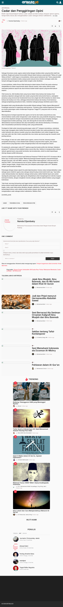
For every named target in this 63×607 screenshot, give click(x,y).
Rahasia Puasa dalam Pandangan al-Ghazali (42, 594)
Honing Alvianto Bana (27, 554)
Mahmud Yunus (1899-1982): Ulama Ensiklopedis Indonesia (31, 483)
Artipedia (5, 8)
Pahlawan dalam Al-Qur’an (45, 365)
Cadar (5, 203)
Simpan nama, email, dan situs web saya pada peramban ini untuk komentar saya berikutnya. (28, 253)
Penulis (32, 529)
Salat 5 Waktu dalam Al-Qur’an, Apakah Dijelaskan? (27, 456)
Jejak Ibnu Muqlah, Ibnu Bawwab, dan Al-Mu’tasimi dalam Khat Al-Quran (45, 281)
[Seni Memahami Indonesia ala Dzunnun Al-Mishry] (16, 352)
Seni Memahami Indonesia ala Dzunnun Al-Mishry (45, 349)
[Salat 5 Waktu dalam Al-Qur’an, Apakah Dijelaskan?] (31, 445)
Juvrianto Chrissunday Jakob (29, 538)
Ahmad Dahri (24, 546)
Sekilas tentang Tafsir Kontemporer (43, 332)
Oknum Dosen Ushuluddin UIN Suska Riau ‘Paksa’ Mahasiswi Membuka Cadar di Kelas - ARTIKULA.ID (34, 270)
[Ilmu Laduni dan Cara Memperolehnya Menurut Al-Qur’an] (31, 500)
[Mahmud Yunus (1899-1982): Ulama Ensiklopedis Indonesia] (31, 472)
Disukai (25, 533)
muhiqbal (23, 560)
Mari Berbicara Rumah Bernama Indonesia (9, 594)
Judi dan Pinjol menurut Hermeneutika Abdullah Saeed (44, 298)
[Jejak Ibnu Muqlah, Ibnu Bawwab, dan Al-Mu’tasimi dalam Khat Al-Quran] (16, 285)
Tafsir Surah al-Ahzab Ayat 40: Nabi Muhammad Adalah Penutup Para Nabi (30, 429)
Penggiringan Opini (29, 203)
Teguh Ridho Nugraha (27, 567)
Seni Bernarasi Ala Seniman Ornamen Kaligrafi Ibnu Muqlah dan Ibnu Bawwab (46, 315)
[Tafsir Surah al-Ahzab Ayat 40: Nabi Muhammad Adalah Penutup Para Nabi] (31, 418)
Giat (20, 533)
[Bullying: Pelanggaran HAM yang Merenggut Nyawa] (31, 391)
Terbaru (15, 533)
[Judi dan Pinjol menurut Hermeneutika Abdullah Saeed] (16, 302)
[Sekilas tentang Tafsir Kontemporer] (16, 335)
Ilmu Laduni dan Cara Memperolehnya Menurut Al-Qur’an (31, 511)
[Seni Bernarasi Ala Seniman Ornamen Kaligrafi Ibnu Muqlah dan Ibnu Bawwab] (16, 318)
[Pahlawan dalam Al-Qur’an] (16, 369)
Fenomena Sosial (15, 203)
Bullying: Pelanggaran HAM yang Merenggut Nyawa (29, 403)
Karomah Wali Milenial (26, 593)
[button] (3, 2)
